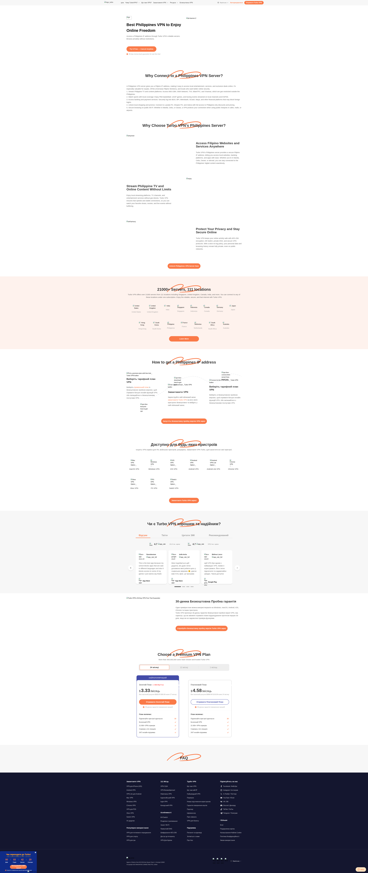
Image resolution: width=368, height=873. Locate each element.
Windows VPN (131, 801)
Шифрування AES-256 (169, 832)
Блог (221, 825)
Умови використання (227, 840)
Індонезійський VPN (168, 798)
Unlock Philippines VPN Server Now (184, 266)
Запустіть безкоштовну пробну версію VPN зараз (184, 421)
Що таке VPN (191, 786)
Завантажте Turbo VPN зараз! (184, 500)
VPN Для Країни (166, 840)
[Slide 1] (177, 586)
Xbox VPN (130, 813)
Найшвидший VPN (193, 794)
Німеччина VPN (166, 794)
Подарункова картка (227, 829)
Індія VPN (164, 801)
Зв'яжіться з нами (193, 836)
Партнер (190, 809)
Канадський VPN (166, 805)
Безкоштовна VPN (186, 2)
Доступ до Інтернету (168, 836)
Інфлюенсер (191, 813)
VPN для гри (131, 840)
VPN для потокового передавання (139, 832)
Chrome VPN (131, 805)
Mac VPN (130, 798)
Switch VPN (131, 817)
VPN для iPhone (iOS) (134, 786)
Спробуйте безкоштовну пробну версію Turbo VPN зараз (201, 628)
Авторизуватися (236, 2)
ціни (122, 2)
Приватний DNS (166, 829)
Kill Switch (164, 817)
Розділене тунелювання (169, 821)
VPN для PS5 (131, 809)
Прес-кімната (191, 817)
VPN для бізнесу (193, 821)
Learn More (184, 339)
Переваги (190, 798)
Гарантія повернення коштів (197, 805)
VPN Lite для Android (134, 794)
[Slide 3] (187, 586)
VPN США (164, 786)
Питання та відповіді (194, 832)
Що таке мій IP (192, 790)
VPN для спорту (132, 836)
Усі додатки (131, 821)
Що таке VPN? (146, 2)
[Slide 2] (183, 586)
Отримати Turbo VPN (254, 2)
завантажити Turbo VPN (177, 400)
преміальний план (141, 387)
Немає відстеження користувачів (199, 801)
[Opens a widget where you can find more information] (361, 869)
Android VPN (131, 790)
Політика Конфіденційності (229, 836)
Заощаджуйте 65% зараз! (18, 867)
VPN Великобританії (168, 790)
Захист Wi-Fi (165, 825)
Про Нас (190, 840)
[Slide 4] (192, 586)
